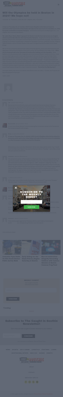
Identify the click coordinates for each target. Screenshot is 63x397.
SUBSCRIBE (31, 207)
